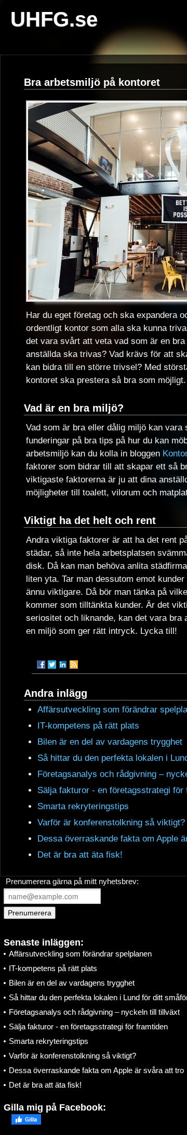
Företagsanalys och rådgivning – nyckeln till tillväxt (94, 1012)
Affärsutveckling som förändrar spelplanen (80, 953)
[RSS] (74, 664)
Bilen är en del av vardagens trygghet (109, 742)
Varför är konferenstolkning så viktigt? (111, 822)
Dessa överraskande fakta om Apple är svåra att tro (96, 1070)
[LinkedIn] (63, 664)
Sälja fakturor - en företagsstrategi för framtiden (88, 1026)
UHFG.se (54, 19)
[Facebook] (41, 664)
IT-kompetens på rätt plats (88, 726)
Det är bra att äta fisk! (80, 855)
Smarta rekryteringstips (83, 806)
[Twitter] (52, 664)
